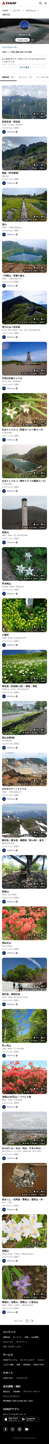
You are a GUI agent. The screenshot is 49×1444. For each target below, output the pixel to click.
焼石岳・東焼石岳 (11, 994)
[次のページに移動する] (32, 1321)
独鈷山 (5, 891)
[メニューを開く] (45, 3)
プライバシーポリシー (32, 1391)
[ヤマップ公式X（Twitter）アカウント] (12, 1429)
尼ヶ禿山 (6, 1045)
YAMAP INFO (8, 1378)
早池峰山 (6, 583)
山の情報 (34, 1337)
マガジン (40, 1360)
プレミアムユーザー (10, 47)
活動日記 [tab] (8, 77)
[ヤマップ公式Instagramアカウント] (19, 1429)
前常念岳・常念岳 (11, 121)
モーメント (17, 1337)
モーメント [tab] (25, 77)
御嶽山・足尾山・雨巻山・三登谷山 (20, 1302)
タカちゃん (31, 10)
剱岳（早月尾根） (11, 172)
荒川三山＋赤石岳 (11, 326)
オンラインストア (27, 1360)
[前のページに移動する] (27, 1321)
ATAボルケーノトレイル (14, 788)
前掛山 (5, 532)
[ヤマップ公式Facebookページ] (5, 1429)
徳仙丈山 (6, 942)
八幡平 (5, 634)
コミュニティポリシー (11, 1396)
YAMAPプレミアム (10, 1360)
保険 (18, 1364)
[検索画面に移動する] (40, 3)
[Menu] (32, 39)
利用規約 (16, 1391)
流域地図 (26, 1364)
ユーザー (17, 10)
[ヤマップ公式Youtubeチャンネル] (26, 1429)
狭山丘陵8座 (8, 737)
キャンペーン (21, 1341)
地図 (26, 1337)
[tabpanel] (24, 702)
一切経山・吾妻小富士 (13, 275)
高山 (4, 224)
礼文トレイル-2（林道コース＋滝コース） (23, 429)
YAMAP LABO (38, 1364)
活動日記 (6, 1337)
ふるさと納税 (8, 1364)
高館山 (5, 1250)
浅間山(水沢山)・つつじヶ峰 (16, 1096)
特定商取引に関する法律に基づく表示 (18, 1401)
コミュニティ (8, 1341)
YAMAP (5, 10)
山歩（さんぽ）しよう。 (12, 1346)
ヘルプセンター (22, 1378)
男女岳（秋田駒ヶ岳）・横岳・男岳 (19, 686)
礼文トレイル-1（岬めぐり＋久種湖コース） (24, 480)
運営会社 (6, 1391)
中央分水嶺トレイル (12, 378)
